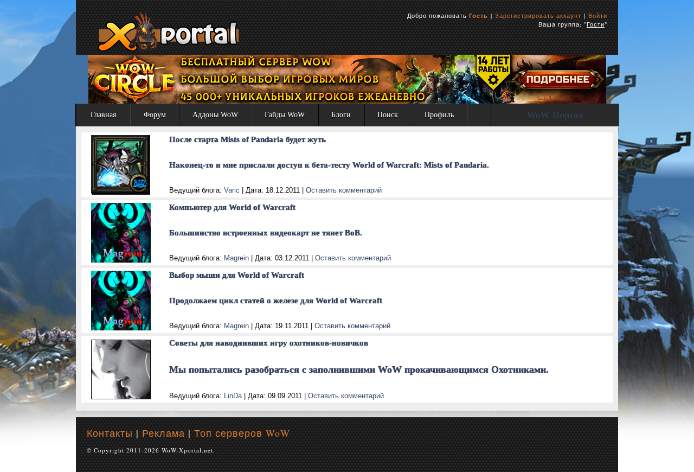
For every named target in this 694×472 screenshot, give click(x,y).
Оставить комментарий (344, 190)
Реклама (163, 432)
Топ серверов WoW (242, 432)
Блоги (341, 115)
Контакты (110, 432)
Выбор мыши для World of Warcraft (236, 275)
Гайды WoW (285, 115)
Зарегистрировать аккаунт (538, 15)
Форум (155, 115)
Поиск (387, 115)
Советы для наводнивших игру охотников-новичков (268, 343)
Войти (597, 15)
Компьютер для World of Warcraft (232, 207)
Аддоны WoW (215, 115)
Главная (103, 115)
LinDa (233, 396)
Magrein (236, 258)
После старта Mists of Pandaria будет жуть (247, 139)
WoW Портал (555, 115)
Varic (232, 190)
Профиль (439, 115)
